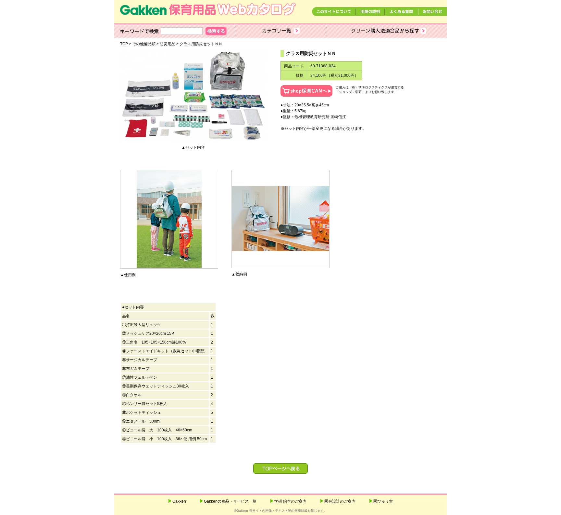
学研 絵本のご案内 (290, 501)
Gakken (179, 501)
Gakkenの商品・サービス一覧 (230, 501)
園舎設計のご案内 (339, 501)
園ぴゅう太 (383, 501)
